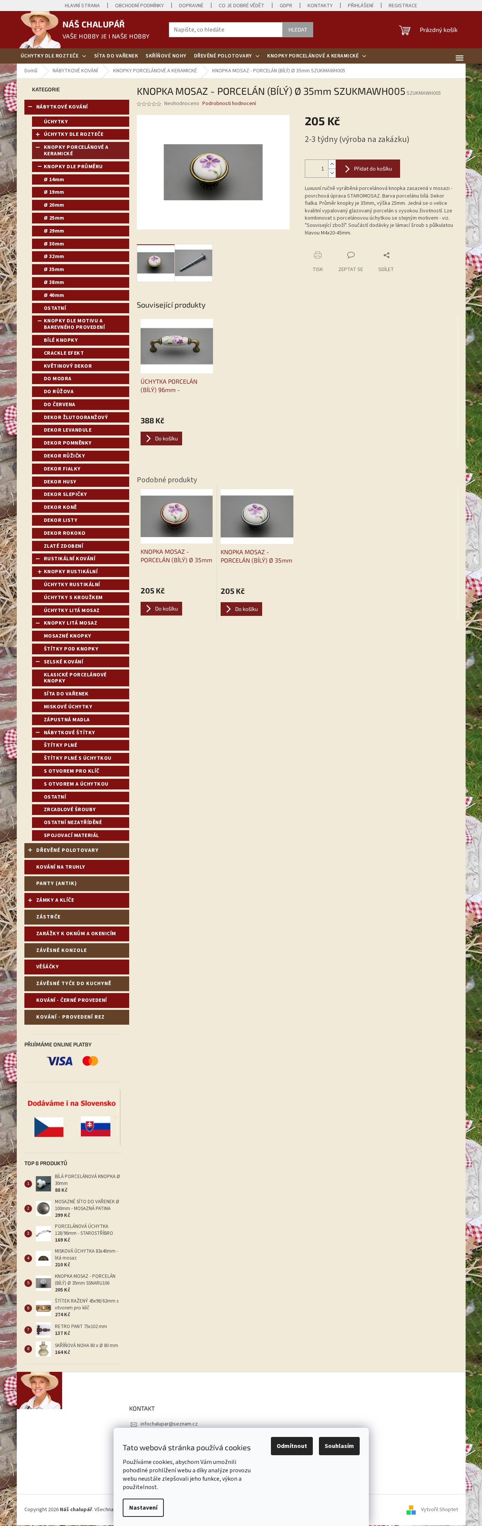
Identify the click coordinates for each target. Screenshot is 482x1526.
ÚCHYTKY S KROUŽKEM (73, 597)
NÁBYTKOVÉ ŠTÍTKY (69, 733)
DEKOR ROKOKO (65, 533)
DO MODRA (58, 379)
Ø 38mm (54, 282)
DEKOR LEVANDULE (68, 430)
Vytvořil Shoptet (439, 1509)
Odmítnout (292, 1446)
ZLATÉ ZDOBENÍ (63, 546)
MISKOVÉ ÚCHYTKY (68, 707)
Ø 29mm (54, 231)
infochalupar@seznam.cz (169, 1424)
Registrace (403, 6)
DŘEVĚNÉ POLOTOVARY (67, 850)
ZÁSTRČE (48, 917)
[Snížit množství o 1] (332, 173)
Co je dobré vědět (241, 6)
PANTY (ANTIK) (56, 883)
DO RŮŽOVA (59, 391)
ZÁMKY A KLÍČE (55, 900)
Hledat (297, 29)
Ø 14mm (54, 179)
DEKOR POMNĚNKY (68, 443)
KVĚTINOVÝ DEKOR (68, 366)
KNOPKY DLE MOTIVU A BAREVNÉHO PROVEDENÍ (74, 324)
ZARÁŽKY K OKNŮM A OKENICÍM (76, 934)
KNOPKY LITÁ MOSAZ (71, 623)
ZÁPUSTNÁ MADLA (67, 720)
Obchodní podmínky (139, 6)
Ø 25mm (54, 218)
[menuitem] (53, 56)
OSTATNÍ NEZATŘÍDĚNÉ (73, 822)
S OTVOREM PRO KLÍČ (71, 771)
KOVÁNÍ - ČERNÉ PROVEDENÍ (71, 1000)
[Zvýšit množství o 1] (332, 164)
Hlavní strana (82, 6)
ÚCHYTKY (56, 122)
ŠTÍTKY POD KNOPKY (71, 649)
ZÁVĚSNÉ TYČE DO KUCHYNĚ (73, 983)
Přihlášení (360, 6)
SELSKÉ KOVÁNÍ (63, 662)
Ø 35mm (54, 269)
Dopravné (191, 6)
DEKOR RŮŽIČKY (64, 456)
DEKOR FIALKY (62, 469)
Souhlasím (339, 1446)
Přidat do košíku (373, 168)
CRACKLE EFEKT (64, 353)
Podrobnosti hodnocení (229, 103)
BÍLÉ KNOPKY (61, 340)
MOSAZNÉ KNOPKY (67, 636)
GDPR (286, 6)
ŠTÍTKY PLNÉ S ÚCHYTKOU (78, 758)
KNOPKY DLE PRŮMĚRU (73, 167)
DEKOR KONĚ (60, 507)
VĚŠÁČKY (47, 967)
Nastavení (143, 1508)
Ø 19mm (54, 192)
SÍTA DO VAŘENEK (66, 694)
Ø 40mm (54, 295)
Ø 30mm (54, 244)
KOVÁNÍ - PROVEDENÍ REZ (70, 1017)
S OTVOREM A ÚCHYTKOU (76, 784)
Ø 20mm (54, 205)
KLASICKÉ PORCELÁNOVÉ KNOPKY (75, 678)
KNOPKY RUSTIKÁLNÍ (71, 572)
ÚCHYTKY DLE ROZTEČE (74, 134)
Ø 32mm (54, 256)
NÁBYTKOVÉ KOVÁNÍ (62, 107)
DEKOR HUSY (60, 482)
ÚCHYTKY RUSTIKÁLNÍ (72, 584)
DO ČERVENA (59, 404)
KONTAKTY (320, 6)
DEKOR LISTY (61, 520)
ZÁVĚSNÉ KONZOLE (61, 950)
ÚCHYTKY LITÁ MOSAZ (72, 610)
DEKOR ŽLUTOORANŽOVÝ (76, 417)
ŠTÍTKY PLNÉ (60, 745)
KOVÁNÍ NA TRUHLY (60, 867)
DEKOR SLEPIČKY (65, 494)
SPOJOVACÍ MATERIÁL (71, 835)
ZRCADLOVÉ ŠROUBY (70, 809)
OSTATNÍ (55, 308)
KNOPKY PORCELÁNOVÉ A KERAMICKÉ (76, 151)
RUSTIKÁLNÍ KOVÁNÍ (70, 559)
